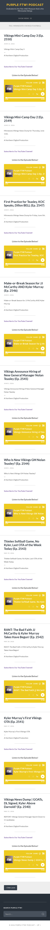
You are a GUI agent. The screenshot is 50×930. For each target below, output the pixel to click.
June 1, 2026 (9, 468)
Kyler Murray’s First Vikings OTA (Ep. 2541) (23, 720)
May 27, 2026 (9, 726)
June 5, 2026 (9, 210)
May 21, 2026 (9, 811)
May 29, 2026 (9, 553)
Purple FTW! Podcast (25, 5)
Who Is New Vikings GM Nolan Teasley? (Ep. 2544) (24, 461)
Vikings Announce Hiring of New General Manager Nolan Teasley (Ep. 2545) (23, 375)
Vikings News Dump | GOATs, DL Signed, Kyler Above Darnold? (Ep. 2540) (23, 803)
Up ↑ (39, 925)
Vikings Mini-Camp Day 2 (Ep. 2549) (24, 119)
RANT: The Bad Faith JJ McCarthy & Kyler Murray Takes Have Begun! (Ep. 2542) (24, 633)
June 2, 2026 (9, 383)
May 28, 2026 (9, 641)
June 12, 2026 (9, 44)
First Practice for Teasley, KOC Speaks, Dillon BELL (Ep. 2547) (24, 203)
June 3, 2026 (9, 295)
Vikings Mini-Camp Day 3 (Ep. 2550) (24, 37)
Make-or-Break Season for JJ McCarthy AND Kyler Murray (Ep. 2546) (24, 286)
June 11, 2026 (9, 125)
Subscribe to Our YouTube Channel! (18, 66)
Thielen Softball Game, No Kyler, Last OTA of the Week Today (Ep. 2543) (22, 545)
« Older (10, 888)
